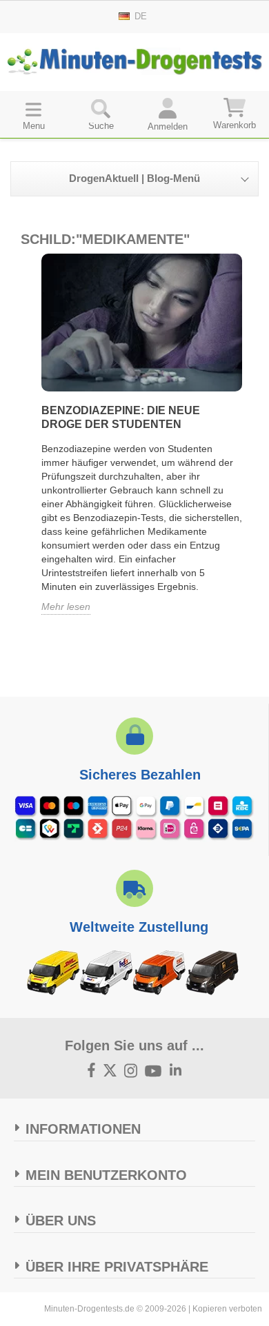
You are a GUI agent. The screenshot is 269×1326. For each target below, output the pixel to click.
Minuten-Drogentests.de (89, 1309)
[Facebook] (91, 1071)
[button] (101, 113)
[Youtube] (153, 1071)
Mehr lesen (65, 606)
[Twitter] (110, 1071)
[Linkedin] (176, 1071)
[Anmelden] (168, 113)
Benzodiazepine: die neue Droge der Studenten (120, 417)
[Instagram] (131, 1071)
